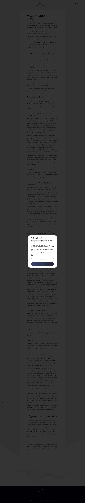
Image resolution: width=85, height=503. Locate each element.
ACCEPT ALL (42, 264)
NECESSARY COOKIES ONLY (42, 259)
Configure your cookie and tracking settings (40, 252)
